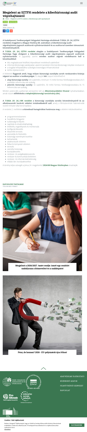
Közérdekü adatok (68, 381)
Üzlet (5, 25)
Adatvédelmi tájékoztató (72, 376)
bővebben (7, 429)
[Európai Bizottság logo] (10, 412)
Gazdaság (13, 22)
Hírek (7, 19)
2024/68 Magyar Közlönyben (55, 165)
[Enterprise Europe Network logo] (26, 397)
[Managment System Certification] (33, 381)
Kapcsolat (65, 390)
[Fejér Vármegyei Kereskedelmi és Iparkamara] (9, 4)
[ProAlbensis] (10, 397)
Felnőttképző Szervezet (71, 386)
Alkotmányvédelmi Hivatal (57, 91)
